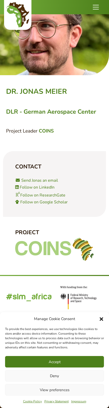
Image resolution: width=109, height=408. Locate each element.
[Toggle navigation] (96, 7)
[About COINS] (54, 249)
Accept (55, 361)
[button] (101, 318)
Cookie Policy (32, 401)
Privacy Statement (56, 401)
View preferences (54, 389)
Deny (54, 375)
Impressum (78, 401)
